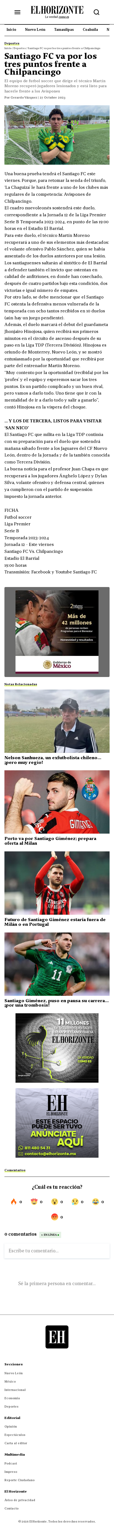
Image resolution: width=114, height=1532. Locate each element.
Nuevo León (13, 1373)
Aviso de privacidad (19, 1500)
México (10, 1381)
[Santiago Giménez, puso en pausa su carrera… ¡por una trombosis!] (57, 964)
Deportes (11, 1406)
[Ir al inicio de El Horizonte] (57, 12)
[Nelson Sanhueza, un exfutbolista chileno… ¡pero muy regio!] (57, 721)
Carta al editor (15, 1443)
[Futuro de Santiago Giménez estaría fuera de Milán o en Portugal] (57, 883)
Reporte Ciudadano (19, 1480)
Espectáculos (14, 1435)
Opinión (10, 1426)
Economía (12, 1398)
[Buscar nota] (96, 12)
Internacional (15, 1390)
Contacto (11, 1508)
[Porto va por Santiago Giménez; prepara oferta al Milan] (57, 802)
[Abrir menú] (17, 12)
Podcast (10, 1463)
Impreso (10, 1472)
